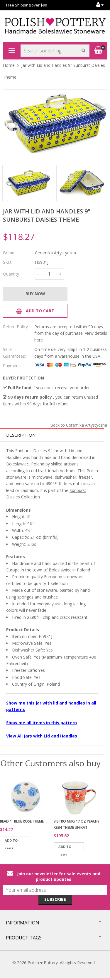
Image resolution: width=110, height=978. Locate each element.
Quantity (11, 274)
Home (9, 65)
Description (20, 435)
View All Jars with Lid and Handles (41, 736)
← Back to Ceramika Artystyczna (76, 425)
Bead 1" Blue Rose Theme (22, 821)
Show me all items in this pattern (41, 722)
